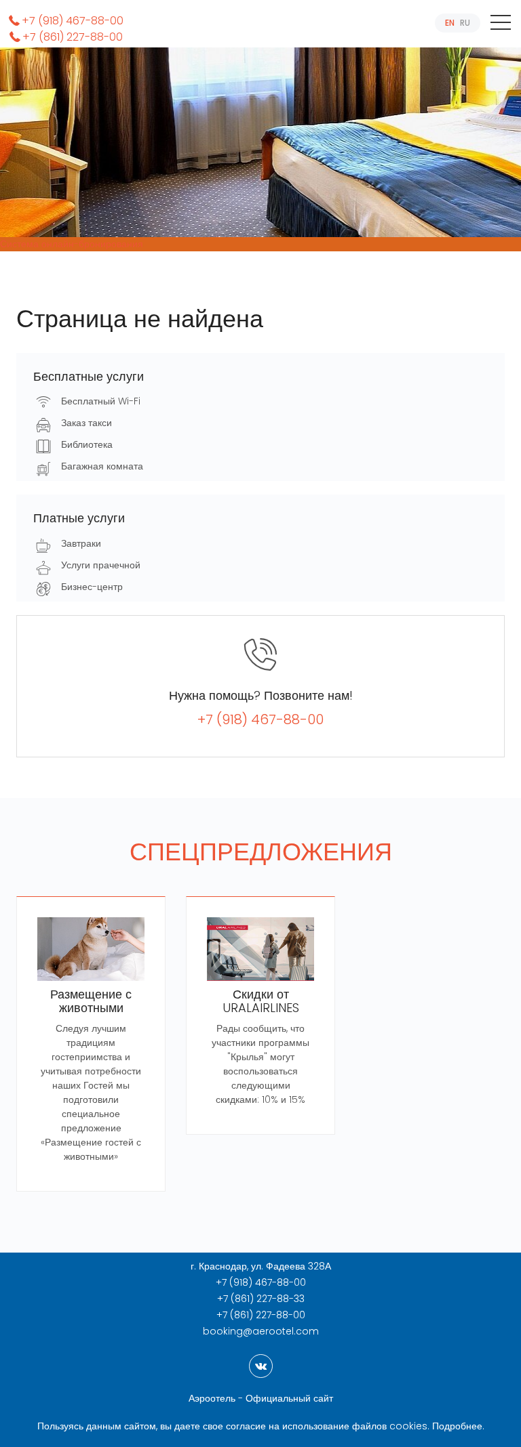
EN (450, 22)
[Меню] (500, 25)
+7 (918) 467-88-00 (72, 20)
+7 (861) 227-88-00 (72, 37)
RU (465, 22)
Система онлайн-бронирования (71, 244)
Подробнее (457, 1426)
